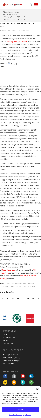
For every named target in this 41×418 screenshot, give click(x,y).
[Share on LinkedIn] (18, 298)
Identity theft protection (17, 41)
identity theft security (27, 286)
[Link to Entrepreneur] (23, 382)
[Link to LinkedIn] (31, 376)
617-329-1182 (8, 343)
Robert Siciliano (26, 30)
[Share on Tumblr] (23, 298)
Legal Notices (27, 415)
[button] (38, 389)
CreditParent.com (9, 270)
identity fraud (9, 283)
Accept (20, 409)
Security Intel (8, 363)
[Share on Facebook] (2, 298)
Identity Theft (14, 286)
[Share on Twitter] (7, 298)
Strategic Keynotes (10, 354)
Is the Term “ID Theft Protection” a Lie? (19, 25)
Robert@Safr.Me (9, 337)
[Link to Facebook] (5, 376)
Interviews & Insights (11, 360)
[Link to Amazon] (14, 382)
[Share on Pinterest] (12, 298)
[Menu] (35, 4)
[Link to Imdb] (5, 382)
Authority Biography (11, 357)
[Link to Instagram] (31, 382)
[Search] (30, 4)
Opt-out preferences (15, 415)
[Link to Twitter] (14, 376)
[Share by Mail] (38, 298)
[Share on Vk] (28, 298)
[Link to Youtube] (23, 376)
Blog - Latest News (11, 12)
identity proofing (21, 283)
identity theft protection (9, 30)
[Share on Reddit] (33, 298)
